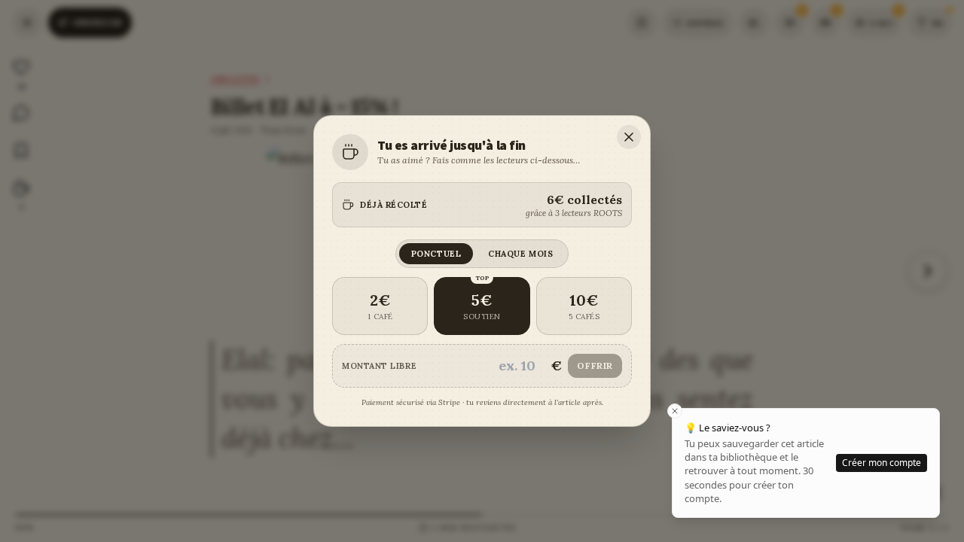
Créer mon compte (881, 462)
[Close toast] (674, 411)
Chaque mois (520, 253)
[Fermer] (629, 137)
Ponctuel (436, 253)
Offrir (595, 365)
